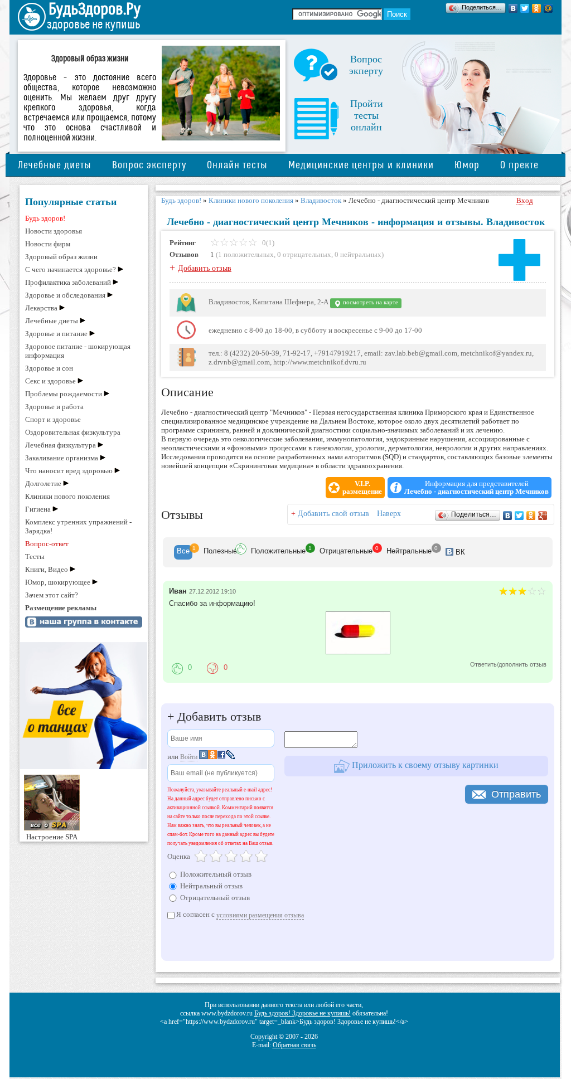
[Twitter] (525, 8)
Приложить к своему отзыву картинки (424, 765)
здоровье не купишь (93, 25)
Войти (188, 757)
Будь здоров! (45, 218)
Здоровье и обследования (65, 295)
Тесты (35, 556)
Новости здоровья (53, 231)
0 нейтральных (358, 254)
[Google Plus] (543, 515)
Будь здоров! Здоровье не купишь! (302, 1013)
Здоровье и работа (54, 406)
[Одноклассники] (537, 8)
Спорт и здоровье (53, 419)
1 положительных (246, 254)
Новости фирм (47, 244)
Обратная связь (294, 1045)
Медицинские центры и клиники (361, 165)
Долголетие (43, 483)
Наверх (389, 513)
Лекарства (41, 308)
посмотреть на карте (369, 302)
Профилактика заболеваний (68, 282)
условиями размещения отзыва (260, 915)
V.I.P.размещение (362, 487)
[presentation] (183, 552)
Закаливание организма (61, 458)
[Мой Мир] (548, 8)
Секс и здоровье (50, 381)
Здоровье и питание (56, 333)
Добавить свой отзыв (333, 513)
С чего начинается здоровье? (70, 269)
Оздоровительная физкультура (72, 432)
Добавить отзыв (204, 268)
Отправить (516, 794)
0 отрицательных (304, 254)
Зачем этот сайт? (51, 595)
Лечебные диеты (54, 165)
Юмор (467, 165)
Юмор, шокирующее (57, 582)
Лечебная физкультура (60, 445)
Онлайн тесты (237, 165)
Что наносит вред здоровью (69, 470)
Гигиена (38, 509)
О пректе (519, 165)
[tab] (183, 552)
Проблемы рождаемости (63, 394)
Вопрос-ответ (47, 544)
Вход (524, 200)
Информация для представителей (476, 487)
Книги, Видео (46, 569)
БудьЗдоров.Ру (95, 9)
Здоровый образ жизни (61, 256)
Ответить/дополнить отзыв (508, 664)
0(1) (267, 243)
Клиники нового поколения (67, 496)
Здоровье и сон (49, 368)
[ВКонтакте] (513, 8)
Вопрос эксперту (149, 165)
